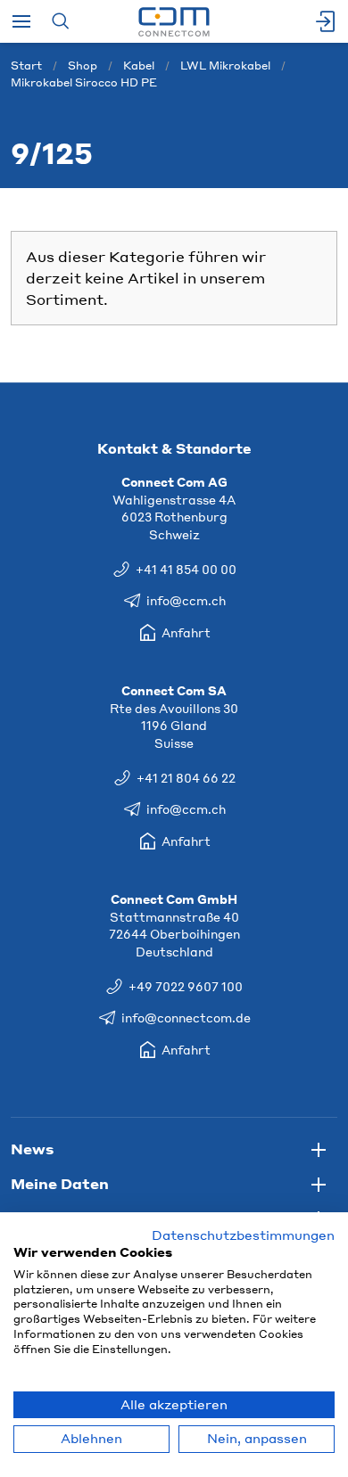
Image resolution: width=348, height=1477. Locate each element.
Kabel (138, 65)
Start (26, 65)
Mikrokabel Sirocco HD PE (84, 82)
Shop (82, 65)
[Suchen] (60, 21)
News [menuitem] (32, 1148)
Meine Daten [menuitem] (60, 1183)
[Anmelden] (326, 21)
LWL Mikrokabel (225, 65)
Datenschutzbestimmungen (243, 1235)
